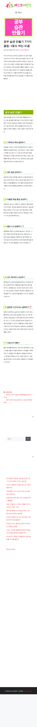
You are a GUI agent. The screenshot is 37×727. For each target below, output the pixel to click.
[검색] (28, 439)
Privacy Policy (10, 549)
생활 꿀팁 (9, 392)
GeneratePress (27, 691)
